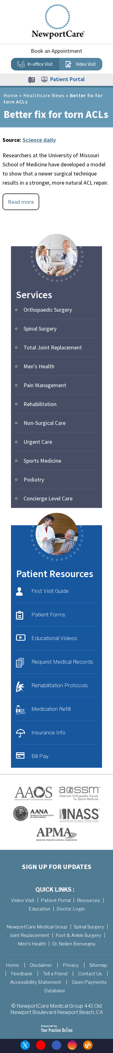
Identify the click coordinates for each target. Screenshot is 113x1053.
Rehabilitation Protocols (59, 685)
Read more (21, 201)
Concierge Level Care (48, 498)
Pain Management (45, 385)
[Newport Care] (58, 21)
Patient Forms (48, 614)
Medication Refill (51, 709)
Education (39, 909)
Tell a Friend (55, 974)
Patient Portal (67, 79)
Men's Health (39, 366)
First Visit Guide (50, 591)
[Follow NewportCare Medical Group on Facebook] (56, 1045)
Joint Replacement (29, 935)
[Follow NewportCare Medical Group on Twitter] (25, 1045)
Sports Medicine (42, 460)
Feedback (21, 974)
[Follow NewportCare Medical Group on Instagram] (72, 1045)
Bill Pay (40, 756)
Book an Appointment (56, 50)
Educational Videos (54, 638)
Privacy (71, 965)
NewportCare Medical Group (37, 927)
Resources (88, 900)
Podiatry (34, 479)
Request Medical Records (62, 662)
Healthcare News (44, 95)
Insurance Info (48, 732)
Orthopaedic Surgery (48, 309)
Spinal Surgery (40, 328)
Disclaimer (41, 965)
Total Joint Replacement (53, 347)
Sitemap (98, 965)
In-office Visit (40, 64)
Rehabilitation (40, 404)
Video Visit (86, 64)
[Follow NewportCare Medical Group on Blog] (88, 1045)
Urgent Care (38, 441)
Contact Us (90, 974)
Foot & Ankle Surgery (78, 935)
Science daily (39, 139)
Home (10, 95)
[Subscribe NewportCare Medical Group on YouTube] (41, 1045)
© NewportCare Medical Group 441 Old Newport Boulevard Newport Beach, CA (56, 1009)
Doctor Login (70, 909)
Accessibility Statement (35, 982)
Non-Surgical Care (45, 422)
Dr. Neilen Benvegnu (73, 944)
